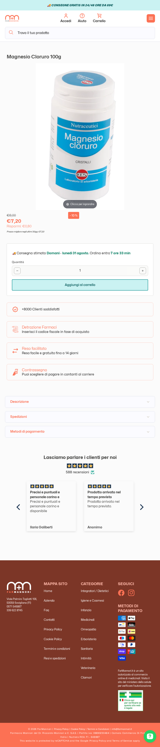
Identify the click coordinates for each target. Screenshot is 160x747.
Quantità (18, 262)
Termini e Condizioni (98, 729)
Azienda (49, 600)
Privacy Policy (53, 629)
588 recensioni (77, 472)
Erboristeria (88, 639)
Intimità (86, 658)
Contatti (49, 619)
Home (48, 591)
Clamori (86, 677)
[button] (99, 18)
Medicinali (87, 619)
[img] (80, 466)
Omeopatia (88, 629)
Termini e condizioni (57, 648)
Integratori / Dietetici (95, 591)
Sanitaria (87, 648)
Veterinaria (88, 668)
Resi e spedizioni (55, 658)
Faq (46, 610)
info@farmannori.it (122, 729)
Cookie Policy (53, 639)
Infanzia (86, 610)
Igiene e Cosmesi (92, 600)
